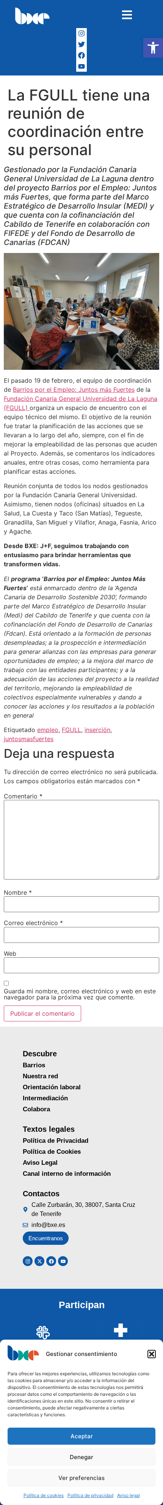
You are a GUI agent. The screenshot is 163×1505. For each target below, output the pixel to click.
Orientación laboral (52, 1087)
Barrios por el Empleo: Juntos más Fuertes (74, 389)
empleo (47, 730)
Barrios (34, 1065)
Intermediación (45, 1098)
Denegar (81, 1457)
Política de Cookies (52, 1151)
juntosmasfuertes (28, 739)
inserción (97, 730)
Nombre (18, 892)
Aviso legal (128, 1495)
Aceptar (82, 1436)
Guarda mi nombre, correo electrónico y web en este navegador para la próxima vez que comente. (80, 994)
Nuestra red (40, 1076)
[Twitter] (81, 44)
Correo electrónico (33, 923)
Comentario (23, 796)
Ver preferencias (81, 1477)
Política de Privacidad (55, 1140)
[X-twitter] (39, 1261)
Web (10, 953)
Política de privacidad (90, 1495)
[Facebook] (81, 55)
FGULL (71, 730)
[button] (153, 48)
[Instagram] (81, 33)
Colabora (36, 1109)
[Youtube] (63, 1261)
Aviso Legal (40, 1162)
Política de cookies (44, 1495)
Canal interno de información (67, 1173)
